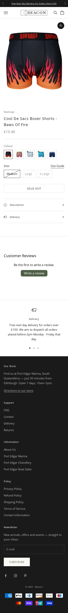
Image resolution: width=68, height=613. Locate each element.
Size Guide (57, 166)
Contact (9, 417)
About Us (10, 449)
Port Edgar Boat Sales (18, 469)
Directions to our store (18, 390)
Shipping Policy (14, 502)
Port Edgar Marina (15, 456)
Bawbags (9, 112)
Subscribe (16, 562)
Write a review (34, 273)
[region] (34, 324)
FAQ (6, 410)
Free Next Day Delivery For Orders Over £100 (34, 3)
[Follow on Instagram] (15, 576)
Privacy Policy (13, 489)
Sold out (34, 188)
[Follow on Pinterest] (25, 576)
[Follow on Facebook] (6, 576)
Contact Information (17, 515)
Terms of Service (14, 508)
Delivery (9, 423)
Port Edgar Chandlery (17, 462)
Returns (9, 430)
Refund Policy (13, 495)
